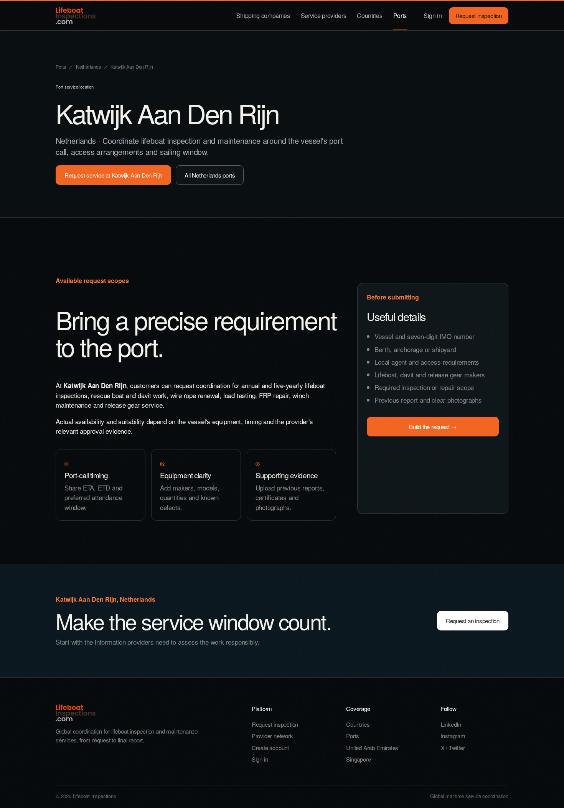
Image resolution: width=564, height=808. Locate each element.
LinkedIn (451, 724)
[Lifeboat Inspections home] (76, 15)
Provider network (272, 736)
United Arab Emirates (372, 748)
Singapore (358, 759)
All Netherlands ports (210, 175)
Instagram (453, 736)
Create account (270, 748)
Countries (369, 15)
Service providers (323, 15)
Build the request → (433, 427)
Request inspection (478, 16)
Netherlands (88, 66)
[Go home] (140, 712)
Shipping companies (263, 15)
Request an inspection (473, 621)
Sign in (433, 15)
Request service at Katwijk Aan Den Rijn (113, 175)
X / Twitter (453, 748)
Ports (400, 15)
